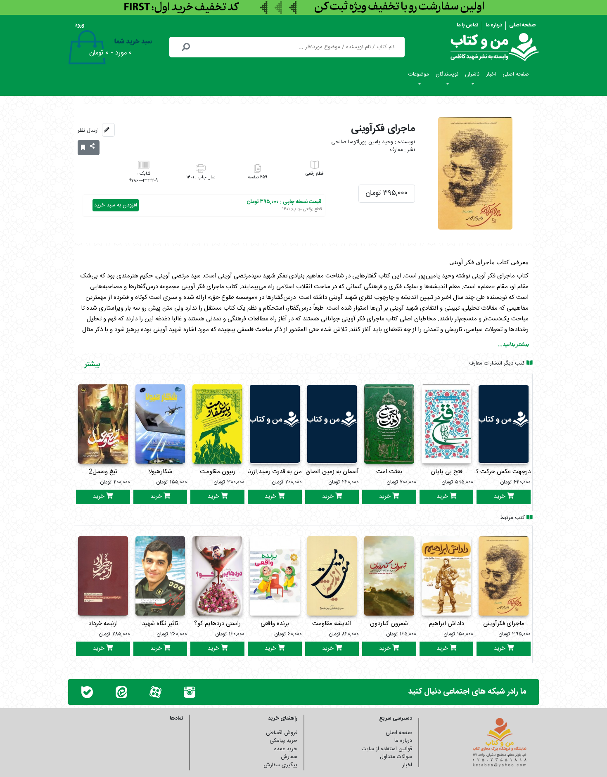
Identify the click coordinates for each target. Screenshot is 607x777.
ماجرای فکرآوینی (503, 623)
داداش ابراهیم (446, 623)
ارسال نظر (88, 130)
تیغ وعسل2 (103, 472)
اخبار (491, 74)
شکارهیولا (160, 472)
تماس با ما (468, 25)
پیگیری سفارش (280, 765)
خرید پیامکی (283, 740)
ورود (80, 25)
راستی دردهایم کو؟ (217, 623)
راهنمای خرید (282, 718)
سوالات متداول (396, 756)
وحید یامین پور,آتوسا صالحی (362, 142)
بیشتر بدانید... (513, 344)
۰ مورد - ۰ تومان (110, 53)
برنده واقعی (275, 623)
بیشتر (92, 364)
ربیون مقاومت (217, 472)
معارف (396, 150)
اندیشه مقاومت (331, 623)
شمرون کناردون (389, 623)
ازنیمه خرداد (103, 623)
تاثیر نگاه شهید (160, 623)
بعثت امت (389, 472)
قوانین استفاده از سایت (386, 748)
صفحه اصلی (522, 25)
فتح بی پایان (446, 472)
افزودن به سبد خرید (115, 205)
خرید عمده (285, 748)
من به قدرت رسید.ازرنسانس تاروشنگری (253, 472)
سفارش (289, 756)
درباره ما (494, 25)
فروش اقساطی (281, 732)
